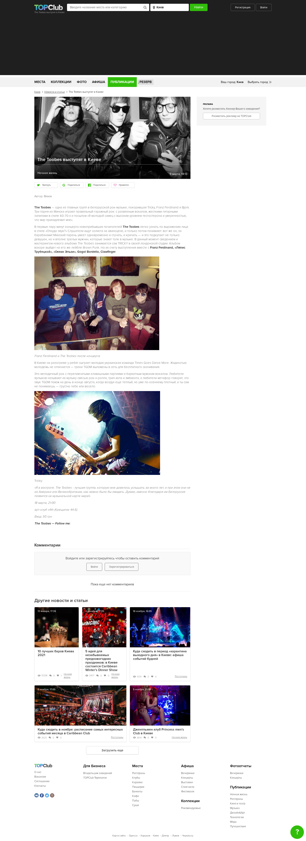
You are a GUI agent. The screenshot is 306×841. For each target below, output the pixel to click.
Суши (135, 805)
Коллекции (61, 82)
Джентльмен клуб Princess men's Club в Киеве (158, 731)
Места (39, 82)
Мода (233, 822)
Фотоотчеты (240, 766)
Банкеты (137, 791)
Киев (37, 92)
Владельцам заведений (97, 773)
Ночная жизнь (68, 676)
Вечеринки (187, 773)
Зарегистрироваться (121, 567)
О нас (37, 772)
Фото (82, 82)
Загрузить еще (112, 750)
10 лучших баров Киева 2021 (56, 653)
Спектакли (187, 787)
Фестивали (187, 791)
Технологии (237, 817)
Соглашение (42, 781)
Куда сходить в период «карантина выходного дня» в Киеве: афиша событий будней (160, 655)
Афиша (98, 82)
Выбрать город (258, 82)
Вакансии (40, 776)
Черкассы (187, 835)
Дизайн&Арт (237, 812)
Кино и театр (237, 803)
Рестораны (181, 676)
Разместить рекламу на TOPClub (231, 116)
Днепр (165, 835)
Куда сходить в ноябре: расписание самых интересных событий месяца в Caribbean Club (80, 731)
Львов (175, 835)
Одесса (133, 835)
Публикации (122, 82)
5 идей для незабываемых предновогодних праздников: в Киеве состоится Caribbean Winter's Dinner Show (101, 660)
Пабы (135, 800)
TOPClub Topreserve (95, 777)
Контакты (40, 786)
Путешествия (238, 826)
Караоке (137, 782)
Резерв (145, 82)
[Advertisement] (153, 46)
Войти (263, 7)
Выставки (187, 782)
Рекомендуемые (191, 808)
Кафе (135, 796)
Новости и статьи (54, 92)
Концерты (187, 777)
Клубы (136, 777)
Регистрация (242, 7)
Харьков (145, 835)
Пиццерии (138, 787)
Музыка (235, 808)
